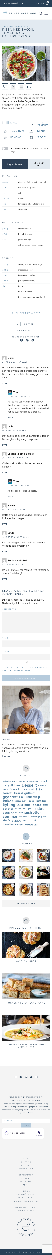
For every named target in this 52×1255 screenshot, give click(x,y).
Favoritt (15, 789)
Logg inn (39, 3)
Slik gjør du (39, 164)
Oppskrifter (15, 26)
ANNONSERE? (26, 1169)
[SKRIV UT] (29, 86)
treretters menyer (13, 824)
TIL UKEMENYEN (26, 903)
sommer (10, 816)
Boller (22, 781)
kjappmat (20, 801)
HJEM (26, 1159)
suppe (16, 820)
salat (39, 809)
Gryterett (10, 797)
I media (26, 1191)
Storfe (6, 820)
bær (17, 785)
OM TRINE (26, 1162)
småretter (32, 813)
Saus (6, 812)
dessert (29, 785)
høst (22, 797)
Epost (6, 651)
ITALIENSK (41, 131)
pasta (37, 805)
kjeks (31, 801)
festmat (28, 789)
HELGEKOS (15, 137)
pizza (25, 26)
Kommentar (10, 609)
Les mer (6, 756)
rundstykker (27, 809)
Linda (39, 590)
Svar (5, 383)
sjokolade (17, 812)
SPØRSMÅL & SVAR (26, 1194)
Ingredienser (15, 164)
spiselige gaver (39, 816)
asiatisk (7, 781)
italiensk (31, 796)
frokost (18, 793)
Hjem (4, 26)
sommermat (24, 816)
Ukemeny (26, 1178)
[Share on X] (27, 340)
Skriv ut (28, 324)
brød (43, 781)
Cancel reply (12, 594)
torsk (33, 820)
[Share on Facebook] (21, 340)
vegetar (31, 824)
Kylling (9, 805)
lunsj (27, 804)
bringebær (32, 781)
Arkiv (26, 1185)
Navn (6, 638)
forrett (8, 793)
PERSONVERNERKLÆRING (26, 1201)
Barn (14, 781)
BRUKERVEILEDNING (25, 1207)
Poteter (8, 808)
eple (5, 789)
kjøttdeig (41, 801)
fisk (39, 789)
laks (20, 805)
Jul (40, 797)
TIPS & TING (26, 1182)
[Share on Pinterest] (32, 340)
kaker (8, 801)
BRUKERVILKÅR (26, 1211)
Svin (25, 820)
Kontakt (26, 1165)
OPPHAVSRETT (26, 1198)
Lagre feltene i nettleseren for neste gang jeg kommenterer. (25, 669)
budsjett (8, 785)
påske (18, 809)
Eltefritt (42, 785)
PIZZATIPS (41, 137)
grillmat (29, 793)
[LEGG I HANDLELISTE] (21, 86)
